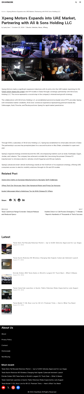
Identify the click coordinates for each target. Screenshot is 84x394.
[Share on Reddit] (19, 200)
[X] (8, 387)
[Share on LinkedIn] (23, 200)
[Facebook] (18, 387)
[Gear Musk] (8, 2)
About (4, 334)
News (40, 27)
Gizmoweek (6, 351)
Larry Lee (7, 27)
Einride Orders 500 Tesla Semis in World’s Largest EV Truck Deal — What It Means (45, 273)
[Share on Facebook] (10, 200)
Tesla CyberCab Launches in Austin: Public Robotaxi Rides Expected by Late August (45, 288)
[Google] (13, 387)
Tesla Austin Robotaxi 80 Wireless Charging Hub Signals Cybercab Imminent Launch (45, 258)
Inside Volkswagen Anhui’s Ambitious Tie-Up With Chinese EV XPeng (27, 191)
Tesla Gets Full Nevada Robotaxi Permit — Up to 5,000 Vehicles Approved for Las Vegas (47, 243)
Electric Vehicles (32, 27)
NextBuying (6, 357)
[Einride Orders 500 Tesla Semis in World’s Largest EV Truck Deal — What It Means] (7, 279)
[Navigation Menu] (80, 2)
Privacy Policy (7, 340)
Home (4, 11)
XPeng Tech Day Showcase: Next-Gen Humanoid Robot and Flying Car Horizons (31, 185)
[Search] (76, 2)
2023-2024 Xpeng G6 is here (13, 92)
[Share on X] (14, 200)
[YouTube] (3, 387)
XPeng (45, 27)
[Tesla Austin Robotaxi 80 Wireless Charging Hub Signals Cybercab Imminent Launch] (7, 264)
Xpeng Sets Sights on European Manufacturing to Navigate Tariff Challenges (30, 180)
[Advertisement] (42, 124)
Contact (5, 345)
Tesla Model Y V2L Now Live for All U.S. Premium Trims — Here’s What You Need (44, 303)
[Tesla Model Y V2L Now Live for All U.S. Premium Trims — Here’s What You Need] (7, 309)
